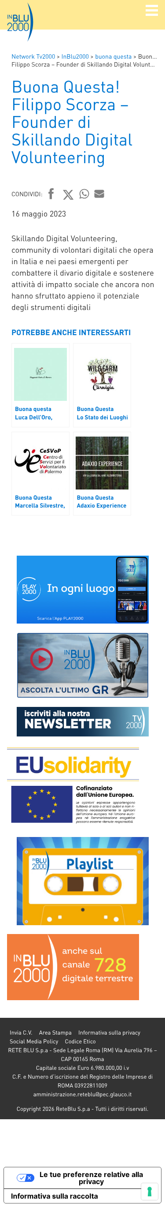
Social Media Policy (34, 1041)
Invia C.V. (21, 1032)
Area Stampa (55, 1032)
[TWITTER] (68, 194)
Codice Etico (80, 1041)
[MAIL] (99, 193)
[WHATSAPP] (84, 193)
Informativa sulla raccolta (54, 1196)
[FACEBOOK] (51, 194)
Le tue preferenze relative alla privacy (91, 1178)
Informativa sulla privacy (109, 1032)
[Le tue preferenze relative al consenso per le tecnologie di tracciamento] (149, 1191)
